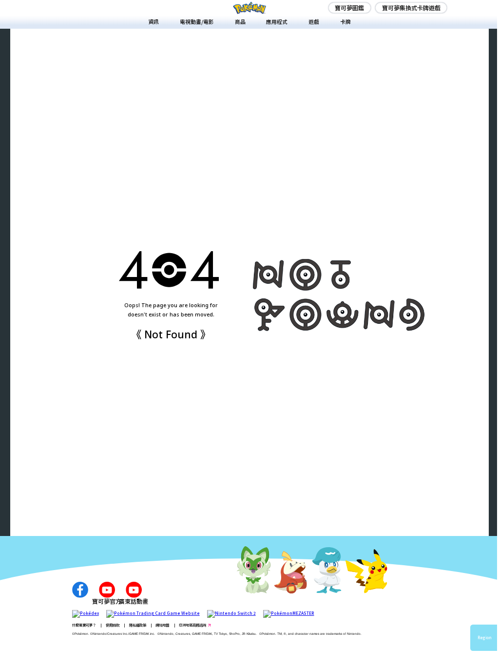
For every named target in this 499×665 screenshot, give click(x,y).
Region (485, 637)
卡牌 (345, 21)
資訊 (153, 21)
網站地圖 (162, 625)
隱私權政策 (137, 625)
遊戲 (313, 21)
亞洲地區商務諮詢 (192, 625)
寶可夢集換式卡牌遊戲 (411, 7)
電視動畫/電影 (197, 21)
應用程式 (277, 21)
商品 (240, 21)
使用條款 (112, 625)
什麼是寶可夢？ (84, 625)
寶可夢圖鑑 (349, 7)
